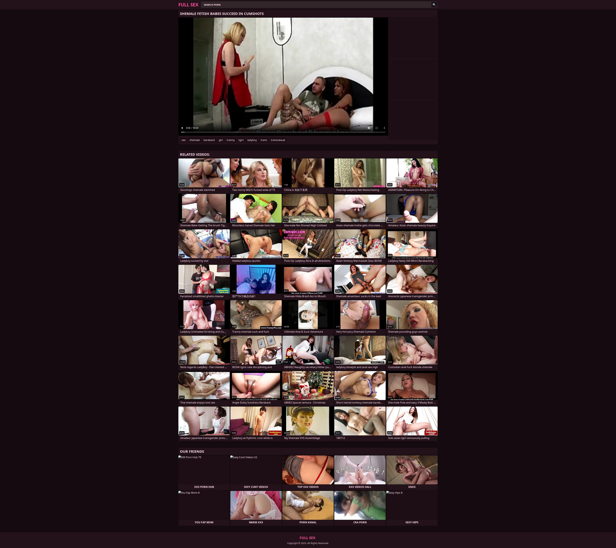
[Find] (434, 4)
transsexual (278, 140)
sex (184, 140)
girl (221, 140)
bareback (209, 140)
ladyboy (252, 140)
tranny (231, 140)
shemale (194, 140)
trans (264, 140)
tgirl (241, 140)
